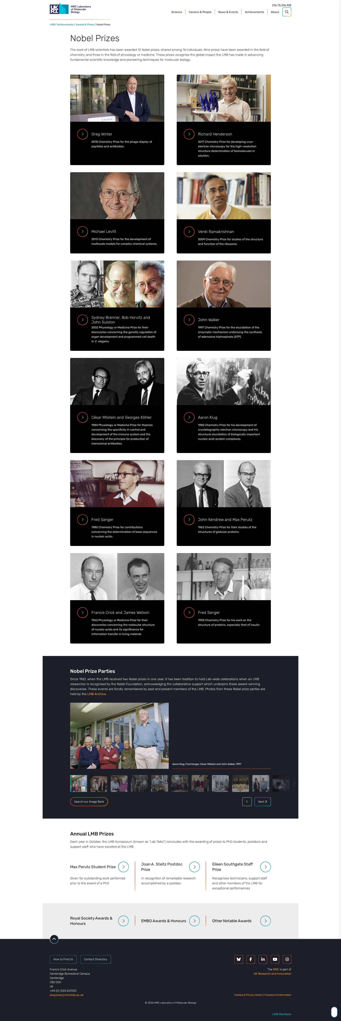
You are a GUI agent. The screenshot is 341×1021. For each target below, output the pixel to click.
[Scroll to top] (54, 939)
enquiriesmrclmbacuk (66, 995)
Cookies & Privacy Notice (248, 994)
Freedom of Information (278, 994)
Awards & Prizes (85, 24)
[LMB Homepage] (70, 9)
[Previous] (247, 802)
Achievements (65, 24)
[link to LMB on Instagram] (287, 959)
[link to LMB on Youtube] (275, 959)
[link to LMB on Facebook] (251, 959)
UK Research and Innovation (272, 973)
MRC (276, 969)
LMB (52, 24)
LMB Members (281, 1014)
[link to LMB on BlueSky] (239, 959)
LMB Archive (96, 694)
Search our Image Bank (89, 801)
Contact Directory (95, 959)
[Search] (287, 12)
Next (261, 801)
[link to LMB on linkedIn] (263, 959)
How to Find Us (63, 959)
